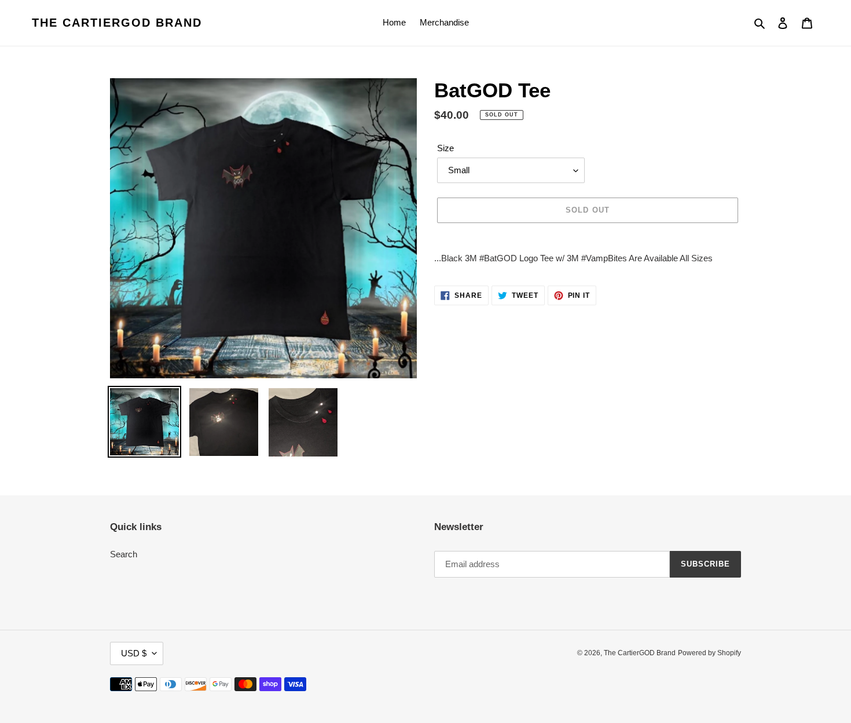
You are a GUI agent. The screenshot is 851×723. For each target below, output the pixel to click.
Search (123, 554)
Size (445, 148)
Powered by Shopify (709, 653)
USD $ (133, 653)
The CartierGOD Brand (117, 22)
